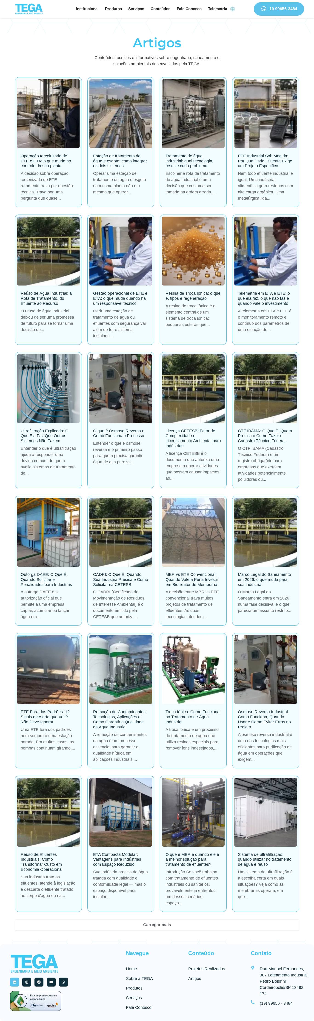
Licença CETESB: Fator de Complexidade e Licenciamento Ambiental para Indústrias (193, 438)
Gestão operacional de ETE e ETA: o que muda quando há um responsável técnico (120, 298)
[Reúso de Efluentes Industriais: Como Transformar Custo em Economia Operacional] (48, 812)
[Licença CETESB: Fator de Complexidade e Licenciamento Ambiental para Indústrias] (193, 388)
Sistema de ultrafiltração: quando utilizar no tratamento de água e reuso (264, 859)
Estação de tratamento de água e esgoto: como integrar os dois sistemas (120, 161)
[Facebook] (38, 982)
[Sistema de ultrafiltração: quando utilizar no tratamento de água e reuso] (265, 812)
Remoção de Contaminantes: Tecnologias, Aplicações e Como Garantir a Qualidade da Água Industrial (120, 719)
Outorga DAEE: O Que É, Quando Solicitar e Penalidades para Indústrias (46, 579)
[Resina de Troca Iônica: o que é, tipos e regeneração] (193, 251)
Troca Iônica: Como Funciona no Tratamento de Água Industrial (193, 717)
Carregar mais (157, 924)
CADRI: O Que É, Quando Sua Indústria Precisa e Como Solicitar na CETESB (120, 579)
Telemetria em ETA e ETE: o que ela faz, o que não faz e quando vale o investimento (264, 298)
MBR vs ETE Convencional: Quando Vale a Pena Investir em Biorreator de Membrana (192, 579)
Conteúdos (160, 9)
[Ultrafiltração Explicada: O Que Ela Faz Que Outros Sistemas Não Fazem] (48, 388)
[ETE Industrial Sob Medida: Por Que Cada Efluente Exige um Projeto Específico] (265, 113)
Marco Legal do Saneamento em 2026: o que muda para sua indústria (264, 579)
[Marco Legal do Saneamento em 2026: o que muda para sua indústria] (265, 532)
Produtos (113, 9)
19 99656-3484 (283, 8)
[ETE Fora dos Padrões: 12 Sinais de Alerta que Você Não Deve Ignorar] (48, 669)
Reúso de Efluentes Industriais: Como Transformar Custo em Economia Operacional (42, 862)
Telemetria (217, 9)
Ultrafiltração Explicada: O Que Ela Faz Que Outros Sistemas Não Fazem (45, 436)
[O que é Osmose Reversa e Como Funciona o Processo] (120, 388)
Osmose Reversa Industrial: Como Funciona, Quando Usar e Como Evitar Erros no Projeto (264, 719)
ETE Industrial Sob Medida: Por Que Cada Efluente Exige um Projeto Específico (265, 161)
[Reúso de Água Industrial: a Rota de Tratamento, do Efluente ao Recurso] (48, 251)
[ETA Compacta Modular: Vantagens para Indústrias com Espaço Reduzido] (120, 812)
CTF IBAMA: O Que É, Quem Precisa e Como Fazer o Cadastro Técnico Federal (265, 436)
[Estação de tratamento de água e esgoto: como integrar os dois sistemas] (120, 113)
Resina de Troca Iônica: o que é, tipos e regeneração (193, 296)
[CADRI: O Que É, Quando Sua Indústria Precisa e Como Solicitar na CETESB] (120, 532)
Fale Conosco (189, 9)
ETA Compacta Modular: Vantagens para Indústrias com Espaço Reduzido (117, 859)
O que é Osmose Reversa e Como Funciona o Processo (118, 433)
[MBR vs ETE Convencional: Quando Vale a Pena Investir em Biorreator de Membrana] (193, 532)
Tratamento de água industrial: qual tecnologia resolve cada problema (189, 161)
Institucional (87, 9)
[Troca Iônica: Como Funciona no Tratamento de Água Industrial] (193, 669)
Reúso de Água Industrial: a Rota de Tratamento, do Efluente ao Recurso (46, 298)
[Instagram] (26, 982)
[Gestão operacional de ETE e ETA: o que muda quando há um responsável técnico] (120, 251)
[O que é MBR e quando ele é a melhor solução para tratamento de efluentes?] (193, 812)
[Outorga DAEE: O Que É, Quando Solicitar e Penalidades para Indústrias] (48, 532)
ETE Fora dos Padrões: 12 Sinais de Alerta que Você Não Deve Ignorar (45, 717)
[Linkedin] (14, 982)
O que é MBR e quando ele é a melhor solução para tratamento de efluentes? (192, 859)
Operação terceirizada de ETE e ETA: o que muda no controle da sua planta (46, 161)
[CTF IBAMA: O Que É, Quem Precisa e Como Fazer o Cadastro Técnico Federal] (265, 388)
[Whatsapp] (63, 982)
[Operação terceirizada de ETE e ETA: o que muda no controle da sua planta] (48, 113)
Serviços (136, 9)
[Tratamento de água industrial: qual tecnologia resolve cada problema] (193, 113)
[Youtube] (51, 982)
